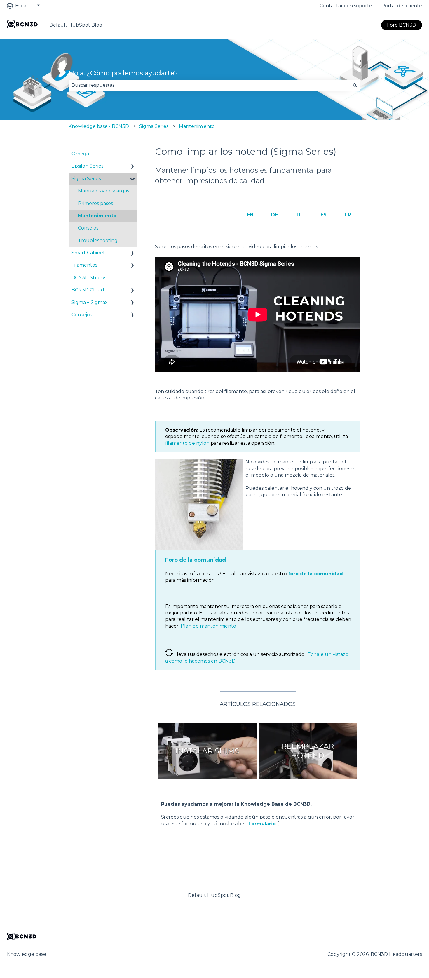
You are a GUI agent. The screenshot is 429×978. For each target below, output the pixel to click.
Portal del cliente (401, 5)
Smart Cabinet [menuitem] (88, 253)
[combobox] (209, 85)
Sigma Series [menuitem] (86, 178)
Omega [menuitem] (80, 154)
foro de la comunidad (315, 573)
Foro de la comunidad (195, 560)
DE (274, 215)
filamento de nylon (187, 443)
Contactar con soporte (346, 5)
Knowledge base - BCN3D (99, 126)
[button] (132, 167)
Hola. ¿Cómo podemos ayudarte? (123, 73)
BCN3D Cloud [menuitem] (88, 290)
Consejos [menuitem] (88, 228)
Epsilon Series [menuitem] (87, 166)
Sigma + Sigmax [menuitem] (90, 302)
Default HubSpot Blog (75, 25)
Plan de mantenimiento (208, 626)
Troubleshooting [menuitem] (98, 240)
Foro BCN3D (401, 25)
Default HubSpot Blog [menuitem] (214, 895)
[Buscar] (354, 85)
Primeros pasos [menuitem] (95, 203)
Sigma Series (153, 126)
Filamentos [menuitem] (84, 265)
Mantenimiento (197, 126)
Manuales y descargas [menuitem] (103, 191)
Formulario (262, 823)
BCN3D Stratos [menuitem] (89, 277)
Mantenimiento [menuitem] (97, 215)
